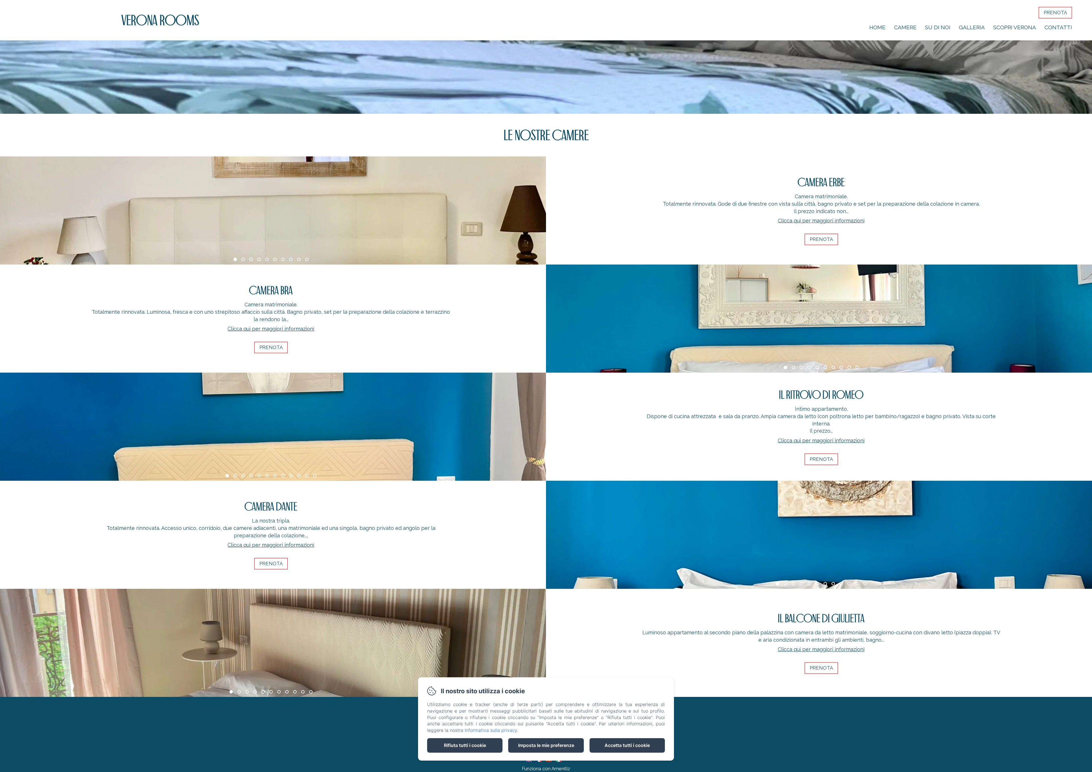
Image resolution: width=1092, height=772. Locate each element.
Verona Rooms (160, 20)
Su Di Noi (937, 27)
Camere (905, 27)
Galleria (972, 27)
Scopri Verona (1014, 27)
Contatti (1058, 27)
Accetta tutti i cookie (627, 745)
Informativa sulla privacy (491, 730)
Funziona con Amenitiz (546, 768)
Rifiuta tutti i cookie (465, 745)
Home (877, 27)
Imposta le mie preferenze (546, 745)
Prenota (1055, 12)
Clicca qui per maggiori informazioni (821, 221)
